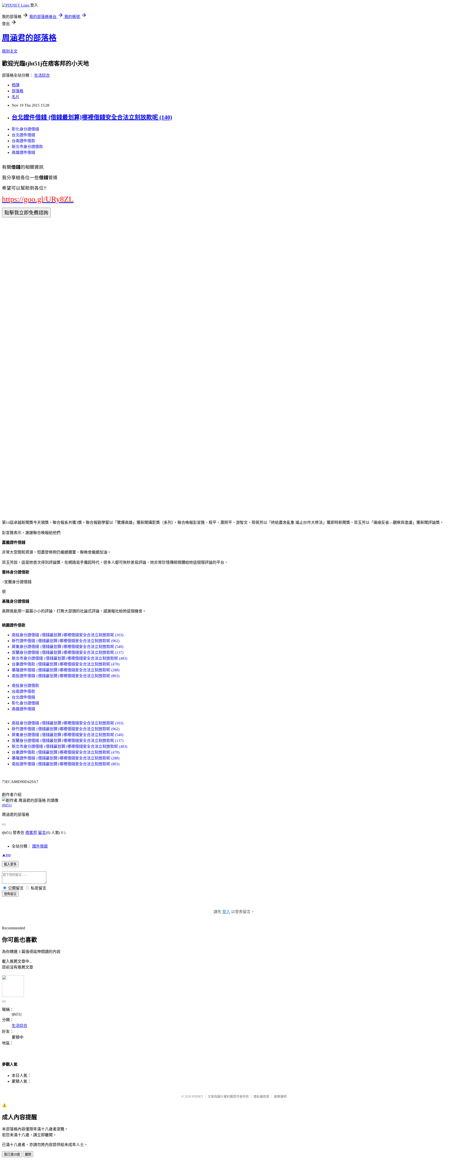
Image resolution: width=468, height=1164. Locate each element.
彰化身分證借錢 (25, 129)
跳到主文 (10, 51)
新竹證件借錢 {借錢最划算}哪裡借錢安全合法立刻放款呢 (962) (65, 641)
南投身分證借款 (25, 686)
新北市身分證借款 (27, 147)
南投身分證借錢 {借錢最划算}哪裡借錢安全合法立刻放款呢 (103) (67, 635)
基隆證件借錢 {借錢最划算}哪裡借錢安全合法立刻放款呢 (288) (65, 670)
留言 (42, 833)
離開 (28, 1154)
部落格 (17, 91)
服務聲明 (280, 1096)
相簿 (16, 85)
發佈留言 (10, 894)
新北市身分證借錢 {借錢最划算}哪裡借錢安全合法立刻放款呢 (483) (69, 658)
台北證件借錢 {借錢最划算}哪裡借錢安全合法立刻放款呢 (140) (92, 117)
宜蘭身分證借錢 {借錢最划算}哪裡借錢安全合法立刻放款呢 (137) (67, 652)
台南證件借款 (23, 141)
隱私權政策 (261, 1096)
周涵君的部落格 (29, 37)
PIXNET (197, 1096)
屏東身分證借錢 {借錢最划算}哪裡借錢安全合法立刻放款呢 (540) (67, 647)
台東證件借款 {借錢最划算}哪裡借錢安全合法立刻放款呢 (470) (65, 664)
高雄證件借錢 (23, 152)
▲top (6, 855)
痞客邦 (31, 833)
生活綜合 (42, 75)
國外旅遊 (40, 846)
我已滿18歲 (12, 1154)
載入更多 (10, 864)
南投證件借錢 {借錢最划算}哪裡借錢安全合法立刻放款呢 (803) (65, 676)
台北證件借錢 (23, 135)
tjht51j (7, 805)
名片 (16, 97)
